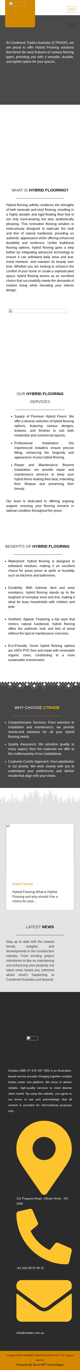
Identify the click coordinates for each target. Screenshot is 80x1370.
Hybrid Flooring (22, 884)
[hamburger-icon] (71, 9)
